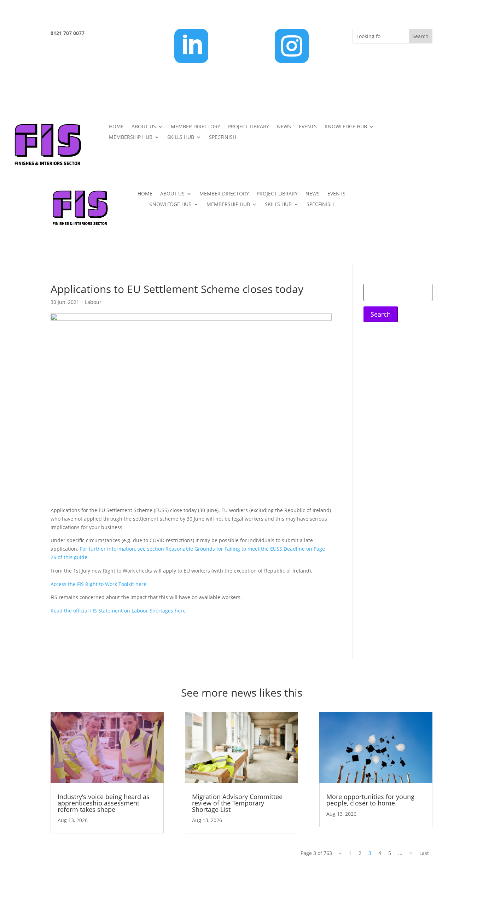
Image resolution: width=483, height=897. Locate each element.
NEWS (284, 127)
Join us (435, 130)
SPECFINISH (222, 137)
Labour (93, 302)
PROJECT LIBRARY (248, 127)
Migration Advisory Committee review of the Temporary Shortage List (237, 803)
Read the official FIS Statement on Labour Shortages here (118, 610)
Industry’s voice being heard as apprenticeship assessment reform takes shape (104, 803)
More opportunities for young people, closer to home (370, 799)
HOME (116, 127)
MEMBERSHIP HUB (130, 137)
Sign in (435, 160)
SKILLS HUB (180, 137)
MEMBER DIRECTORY (195, 127)
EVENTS (308, 127)
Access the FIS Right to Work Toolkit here (98, 584)
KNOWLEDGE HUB (346, 127)
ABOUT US (144, 127)
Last (424, 853)
